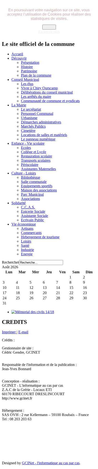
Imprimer (9, 332)
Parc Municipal (32, 194)
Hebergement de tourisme (40, 237)
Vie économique (23, 224)
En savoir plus (49, 32)
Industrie (27, 250)
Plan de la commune (36, 75)
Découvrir (19, 58)
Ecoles (26, 148)
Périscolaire (29, 165)
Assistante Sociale (34, 216)
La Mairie (18, 105)
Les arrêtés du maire (36, 97)
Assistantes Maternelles (38, 169)
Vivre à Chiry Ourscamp (39, 88)
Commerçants (31, 233)
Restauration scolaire (36, 156)
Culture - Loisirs (23, 173)
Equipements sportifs (36, 186)
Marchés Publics (33, 126)
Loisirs (26, 241)
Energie (27, 254)
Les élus (27, 84)
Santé (25, 245)
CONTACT (39, 435)
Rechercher (10, 262)
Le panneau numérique (38, 139)
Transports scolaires (35, 160)
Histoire (27, 67)
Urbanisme (29, 118)
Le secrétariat (31, 109)
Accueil (17, 54)
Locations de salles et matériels (44, 135)
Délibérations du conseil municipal (47, 92)
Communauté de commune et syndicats (50, 101)
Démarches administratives (41, 122)
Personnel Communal (37, 114)
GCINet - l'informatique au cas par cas (50, 463)
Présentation (30, 63)
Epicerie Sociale (33, 211)
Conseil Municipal (25, 80)
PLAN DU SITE (15, 435)
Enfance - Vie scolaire (27, 143)
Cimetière (28, 131)
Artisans (27, 228)
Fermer (49, 27)
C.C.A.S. (28, 207)
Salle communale (34, 182)
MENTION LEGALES (67, 435)
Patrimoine (29, 71)
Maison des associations (39, 190)
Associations (30, 199)
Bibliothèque (30, 177)
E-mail (23, 332)
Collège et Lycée (33, 152)
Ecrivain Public (32, 220)
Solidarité (18, 203)
